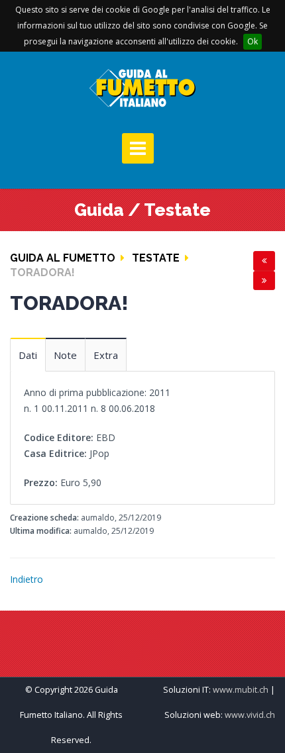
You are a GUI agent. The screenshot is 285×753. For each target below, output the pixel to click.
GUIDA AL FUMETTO (62, 258)
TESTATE (156, 258)
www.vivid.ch (250, 715)
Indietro (26, 579)
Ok (252, 41)
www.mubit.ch (240, 689)
